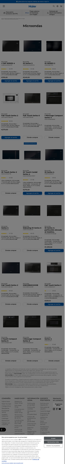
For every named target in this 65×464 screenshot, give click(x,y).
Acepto (53, 438)
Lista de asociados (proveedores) (12, 463)
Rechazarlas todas (53, 442)
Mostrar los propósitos (53, 445)
